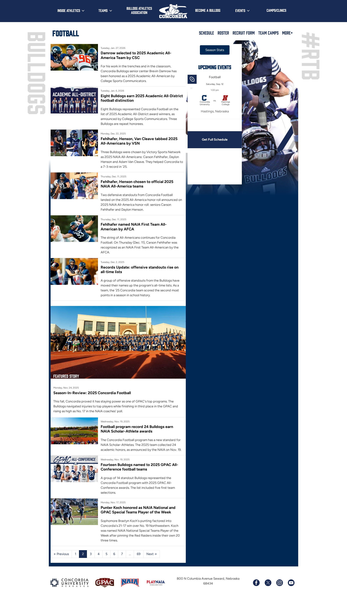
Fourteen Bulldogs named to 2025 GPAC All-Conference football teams (139, 466)
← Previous (61, 554)
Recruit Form (244, 32)
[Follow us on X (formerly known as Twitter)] (268, 583)
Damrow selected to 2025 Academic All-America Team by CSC (136, 55)
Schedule (206, 32)
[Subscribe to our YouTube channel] (291, 583)
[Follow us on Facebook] (256, 583)
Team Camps (268, 32)
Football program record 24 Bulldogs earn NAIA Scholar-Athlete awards (137, 428)
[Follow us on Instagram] (279, 583)
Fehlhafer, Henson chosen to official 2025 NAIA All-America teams (137, 183)
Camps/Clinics (276, 10)
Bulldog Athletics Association (139, 10)
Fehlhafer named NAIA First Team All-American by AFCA (134, 226)
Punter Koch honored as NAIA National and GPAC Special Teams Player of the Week (138, 509)
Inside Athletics (68, 10)
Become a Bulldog (207, 10)
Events (240, 10)
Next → (151, 554)
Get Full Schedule (215, 140)
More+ (287, 32)
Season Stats (214, 50)
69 (138, 554)
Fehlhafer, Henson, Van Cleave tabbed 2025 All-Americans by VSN (139, 140)
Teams (103, 10)
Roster (223, 32)
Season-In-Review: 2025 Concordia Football (92, 393)
